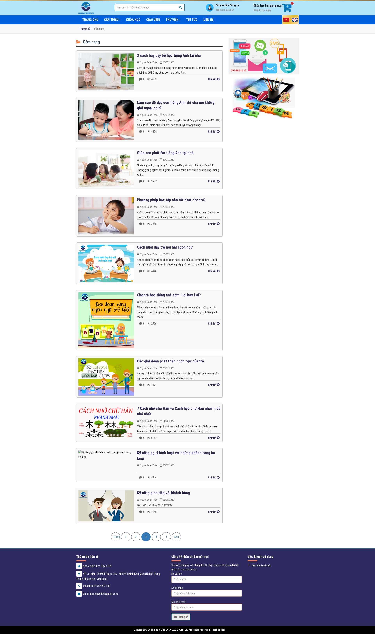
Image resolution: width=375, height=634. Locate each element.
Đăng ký (183, 616)
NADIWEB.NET (233, 629)
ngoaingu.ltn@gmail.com (104, 593)
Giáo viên (153, 20)
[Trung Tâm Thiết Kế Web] (264, 96)
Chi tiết (212, 79)
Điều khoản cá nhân (261, 565)
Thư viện (172, 20)
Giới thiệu (111, 20)
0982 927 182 (102, 585)
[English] (295, 20)
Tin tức (191, 20)
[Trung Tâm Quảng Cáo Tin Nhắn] (264, 56)
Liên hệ (208, 20)
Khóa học (133, 20)
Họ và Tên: (177, 573)
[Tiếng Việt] (286, 20)
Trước (116, 536)
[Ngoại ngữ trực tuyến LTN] (92, 8)
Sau (176, 536)
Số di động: (177, 587)
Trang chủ (90, 20)
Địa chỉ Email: (178, 601)
